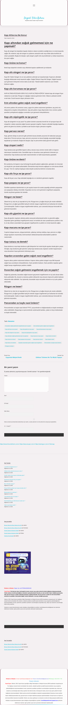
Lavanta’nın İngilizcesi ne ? (10, 466)
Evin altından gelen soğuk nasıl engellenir (44, 326)
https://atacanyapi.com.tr (27, 444)
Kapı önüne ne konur (10, 339)
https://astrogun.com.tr (42, 444)
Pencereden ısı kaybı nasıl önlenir (53, 342)
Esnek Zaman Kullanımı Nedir (11, 530)
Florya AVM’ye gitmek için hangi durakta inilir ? (15, 488)
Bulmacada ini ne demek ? (10, 492)
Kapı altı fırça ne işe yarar (11, 329)
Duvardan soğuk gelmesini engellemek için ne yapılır (18, 326)
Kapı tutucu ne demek (10, 342)
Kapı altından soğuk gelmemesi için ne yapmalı (16, 336)
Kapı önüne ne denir (51, 336)
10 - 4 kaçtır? (7, 426)
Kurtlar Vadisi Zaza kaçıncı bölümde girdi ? (14, 475)
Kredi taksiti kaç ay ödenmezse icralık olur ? (14, 500)
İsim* (5, 395)
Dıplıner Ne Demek (8, 536)
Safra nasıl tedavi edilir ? (10, 505)
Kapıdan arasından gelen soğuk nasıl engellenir (30, 342)
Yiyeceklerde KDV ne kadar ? (11, 496)
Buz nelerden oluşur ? (9, 483)
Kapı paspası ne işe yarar (24, 339)
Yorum (5, 375)
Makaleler (11, 321)
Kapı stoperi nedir (49, 339)
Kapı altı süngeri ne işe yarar (12, 332)
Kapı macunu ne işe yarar (37, 336)
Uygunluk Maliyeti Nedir (14, 357)
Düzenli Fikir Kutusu (34, 18)
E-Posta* (6, 403)
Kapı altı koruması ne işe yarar (44, 329)
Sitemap (51, 444)
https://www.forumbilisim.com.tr (9, 444)
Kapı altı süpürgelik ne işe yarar (29, 332)
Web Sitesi (6, 411)
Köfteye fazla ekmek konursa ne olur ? (13, 471)
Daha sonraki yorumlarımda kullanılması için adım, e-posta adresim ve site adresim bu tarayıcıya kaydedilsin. (30, 422)
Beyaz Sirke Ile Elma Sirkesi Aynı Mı (12, 525)
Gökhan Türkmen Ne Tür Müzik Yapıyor (49, 357)
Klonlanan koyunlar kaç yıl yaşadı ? (12, 479)
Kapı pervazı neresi (38, 339)
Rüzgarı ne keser (9, 346)
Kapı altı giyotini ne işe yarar (27, 329)
